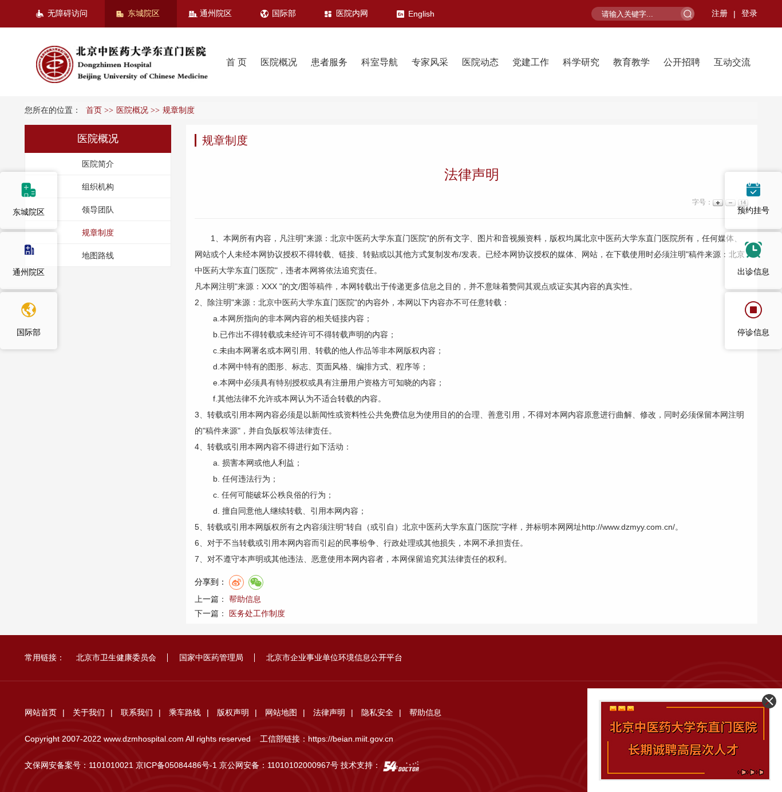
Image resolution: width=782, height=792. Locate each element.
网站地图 (281, 712)
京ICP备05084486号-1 (176, 765)
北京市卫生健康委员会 (116, 657)
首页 (94, 110)
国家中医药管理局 (211, 657)
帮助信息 (245, 599)
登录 (749, 13)
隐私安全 (377, 712)
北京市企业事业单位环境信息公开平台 (334, 657)
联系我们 (137, 712)
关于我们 (89, 712)
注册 (720, 13)
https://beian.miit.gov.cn (350, 738)
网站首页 (41, 712)
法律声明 (329, 712)
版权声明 (233, 712)
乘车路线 (185, 712)
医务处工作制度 (257, 613)
